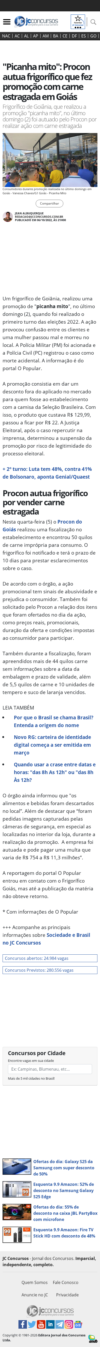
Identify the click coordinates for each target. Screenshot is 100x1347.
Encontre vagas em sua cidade (31, 1060)
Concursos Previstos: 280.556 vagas (39, 970)
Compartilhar (49, 203)
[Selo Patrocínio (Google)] (78, 21)
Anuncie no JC (35, 1295)
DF (74, 36)
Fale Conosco (65, 1282)
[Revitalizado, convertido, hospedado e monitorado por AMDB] (92, 1338)
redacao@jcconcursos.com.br (39, 217)
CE (65, 36)
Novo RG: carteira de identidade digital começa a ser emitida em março (52, 745)
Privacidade (67, 1295)
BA (55, 36)
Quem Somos (35, 1282)
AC (17, 36)
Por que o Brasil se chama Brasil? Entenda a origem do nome (53, 721)
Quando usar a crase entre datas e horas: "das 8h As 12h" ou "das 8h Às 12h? (55, 772)
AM (46, 36)
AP (35, 36)
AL (26, 36)
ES (83, 36)
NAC (6, 36)
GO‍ (93, 36)
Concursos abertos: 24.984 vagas (36, 958)
